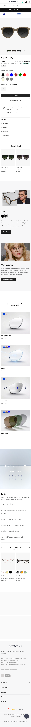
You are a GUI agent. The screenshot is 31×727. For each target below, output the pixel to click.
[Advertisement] (15, 603)
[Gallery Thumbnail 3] (19, 50)
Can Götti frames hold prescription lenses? (12, 538)
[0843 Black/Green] (25, 571)
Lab (25, 6)
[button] (23, 2)
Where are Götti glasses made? (11, 519)
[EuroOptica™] (14, 2)
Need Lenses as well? (15, 100)
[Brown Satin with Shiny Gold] (6, 571)
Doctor (15, 6)
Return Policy (7, 714)
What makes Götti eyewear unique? (13, 525)
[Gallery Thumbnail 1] (8, 50)
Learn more (4, 338)
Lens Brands (4, 127)
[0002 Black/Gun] (17, 571)
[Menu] (1, 2)
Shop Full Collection (8, 279)
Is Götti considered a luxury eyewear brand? (13, 512)
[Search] (5, 2)
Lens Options (4, 123)
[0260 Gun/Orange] (21, 571)
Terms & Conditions (15, 716)
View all (15, 549)
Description (4, 119)
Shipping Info (4, 131)
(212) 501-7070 (14, 109)
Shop (5, 6)
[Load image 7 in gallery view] (15, 32)
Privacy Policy (23, 714)
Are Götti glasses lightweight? (11, 531)
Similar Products (15, 547)
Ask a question (5, 134)
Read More (6, 231)
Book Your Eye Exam (15, 471)
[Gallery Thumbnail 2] (14, 50)
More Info (3, 65)
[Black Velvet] (10, 571)
